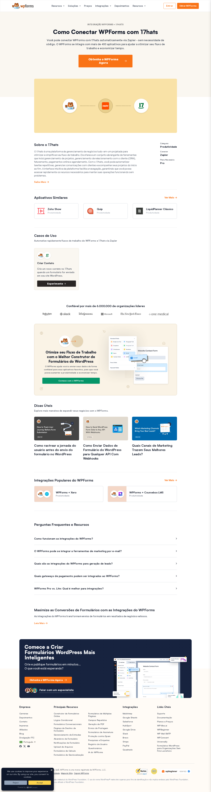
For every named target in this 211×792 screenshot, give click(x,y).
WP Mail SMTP (164, 733)
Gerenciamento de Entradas (67, 735)
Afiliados (23, 729)
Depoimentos (122, 5)
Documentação (164, 717)
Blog (21, 733)
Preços (88, 5)
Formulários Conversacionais (68, 724)
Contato (23, 721)
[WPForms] (23, 6)
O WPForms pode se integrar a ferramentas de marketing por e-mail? (78, 551)
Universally (162, 741)
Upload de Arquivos (63, 747)
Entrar (169, 6)
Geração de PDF (96, 724)
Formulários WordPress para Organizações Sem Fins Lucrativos (168, 748)
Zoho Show (54, 209)
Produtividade (168, 146)
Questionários (95, 748)
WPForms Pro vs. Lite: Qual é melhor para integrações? (69, 588)
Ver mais (169, 197)
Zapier (164, 155)
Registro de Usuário (98, 744)
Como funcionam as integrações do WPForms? (63, 538)
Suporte (161, 713)
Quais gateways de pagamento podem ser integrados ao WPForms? (77, 576)
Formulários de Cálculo (65, 751)
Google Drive (129, 729)
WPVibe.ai (162, 725)
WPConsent (163, 737)
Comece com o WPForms (71, 380)
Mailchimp (127, 713)
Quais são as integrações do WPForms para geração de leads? (73, 563)
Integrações (102, 5)
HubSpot (127, 725)
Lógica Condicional (63, 720)
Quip (100, 209)
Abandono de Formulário (66, 739)
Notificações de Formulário (67, 743)
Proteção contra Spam (99, 736)
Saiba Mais (40, 181)
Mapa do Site (67, 773)
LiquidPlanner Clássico (159, 209)
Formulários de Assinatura (100, 732)
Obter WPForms (188, 6)
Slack (125, 733)
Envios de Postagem (98, 728)
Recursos (57, 5)
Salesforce (128, 721)
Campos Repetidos (97, 720)
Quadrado (128, 749)
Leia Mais (39, 623)
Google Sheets (130, 717)
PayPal (126, 745)
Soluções (73, 5)
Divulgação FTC (26, 737)
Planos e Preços (165, 721)
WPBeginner (163, 729)
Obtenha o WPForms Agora (103, 61)
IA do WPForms (95, 752)
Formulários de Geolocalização (69, 755)
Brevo (125, 737)
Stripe (126, 741)
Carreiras (23, 713)
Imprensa (23, 725)
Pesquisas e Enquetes (99, 740)
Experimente (55, 283)
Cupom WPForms (81, 773)
